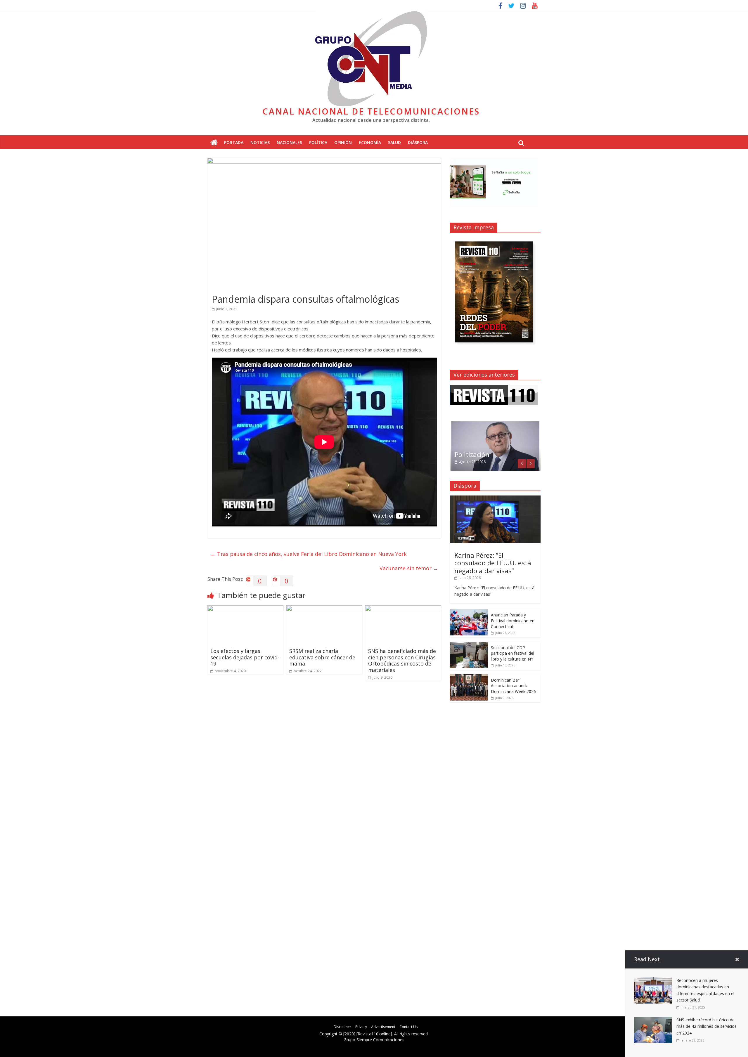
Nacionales (289, 142)
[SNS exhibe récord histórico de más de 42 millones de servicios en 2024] (653, 1020)
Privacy (361, 1026)
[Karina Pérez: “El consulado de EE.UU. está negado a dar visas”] (495, 498)
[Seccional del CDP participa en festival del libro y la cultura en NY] (469, 645)
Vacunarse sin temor (409, 568)
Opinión (343, 142)
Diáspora (418, 142)
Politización (472, 454)
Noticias (260, 142)
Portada (233, 142)
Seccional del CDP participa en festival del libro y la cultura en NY (512, 653)
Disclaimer (342, 1026)
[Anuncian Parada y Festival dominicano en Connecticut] (469, 612)
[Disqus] (324, 769)
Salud (394, 142)
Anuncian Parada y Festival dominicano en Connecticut (512, 620)
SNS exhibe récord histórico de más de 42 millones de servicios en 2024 (706, 1026)
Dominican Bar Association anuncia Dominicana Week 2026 (513, 685)
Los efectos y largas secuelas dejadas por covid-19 (244, 657)
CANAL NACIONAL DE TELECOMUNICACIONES (371, 111)
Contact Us (408, 1026)
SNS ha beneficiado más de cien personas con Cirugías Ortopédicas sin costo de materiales (402, 660)
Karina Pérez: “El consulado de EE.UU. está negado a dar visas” (492, 563)
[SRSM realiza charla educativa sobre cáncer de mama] (324, 609)
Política (318, 142)
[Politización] (495, 423)
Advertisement (383, 1026)
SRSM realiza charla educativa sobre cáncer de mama (322, 657)
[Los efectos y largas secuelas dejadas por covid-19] (245, 609)
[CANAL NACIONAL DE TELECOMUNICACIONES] (214, 142)
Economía (370, 142)
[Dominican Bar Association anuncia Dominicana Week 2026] (469, 677)
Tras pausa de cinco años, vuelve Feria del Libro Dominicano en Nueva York (308, 553)
